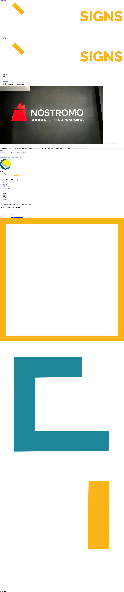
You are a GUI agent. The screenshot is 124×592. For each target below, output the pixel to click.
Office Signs (19, 152)
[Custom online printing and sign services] (6, 213)
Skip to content (3, 0)
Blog (4, 195)
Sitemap (4, 199)
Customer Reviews (6, 186)
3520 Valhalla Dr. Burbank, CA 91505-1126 (22, 204)
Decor (9, 157)
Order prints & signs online (8, 214)
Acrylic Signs (3, 152)
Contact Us (5, 75)
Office (17, 157)
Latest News (5, 197)
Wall (20, 157)
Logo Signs (8, 152)
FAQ (4, 196)
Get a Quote (5, 81)
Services (4, 37)
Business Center (3, 157)
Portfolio (4, 38)
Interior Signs (14, 152)
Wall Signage (25, 152)
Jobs (3, 187)
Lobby (13, 157)
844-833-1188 (3, 204)
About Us (5, 74)
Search (4, 76)
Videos (4, 39)
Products (4, 36)
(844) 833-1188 (6, 79)
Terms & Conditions (7, 188)
